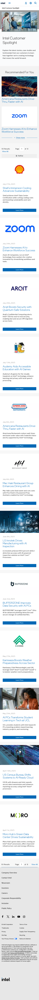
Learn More (19, 210)
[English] (30, 3)
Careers (5, 893)
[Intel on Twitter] (8, 917)
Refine (20, 156)
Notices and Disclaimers (17, 953)
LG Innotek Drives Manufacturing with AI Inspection (15, 543)
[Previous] (13, 149)
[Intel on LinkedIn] (13, 917)
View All (5, 151)
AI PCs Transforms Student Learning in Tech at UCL (18, 719)
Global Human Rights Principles (11, 958)
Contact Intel (7, 878)
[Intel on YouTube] (19, 917)
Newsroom (6, 883)
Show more (20, 138)
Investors (5, 888)
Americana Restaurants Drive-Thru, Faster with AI (18, 100)
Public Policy (6, 908)
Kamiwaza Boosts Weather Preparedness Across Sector (19, 661)
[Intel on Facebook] (2, 917)
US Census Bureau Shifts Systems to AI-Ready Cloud (18, 776)
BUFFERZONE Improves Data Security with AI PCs (17, 604)
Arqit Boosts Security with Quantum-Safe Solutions (17, 308)
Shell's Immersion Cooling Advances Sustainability (17, 189)
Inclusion (5, 903)
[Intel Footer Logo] (6, 979)
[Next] (30, 149)
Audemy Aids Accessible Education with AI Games (17, 368)
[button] (19, 102)
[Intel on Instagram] (24, 917)
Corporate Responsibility (11, 898)
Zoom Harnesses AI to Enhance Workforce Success (19, 130)
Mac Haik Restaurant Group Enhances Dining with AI (18, 484)
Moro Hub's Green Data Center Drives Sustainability (18, 835)
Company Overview (9, 873)
